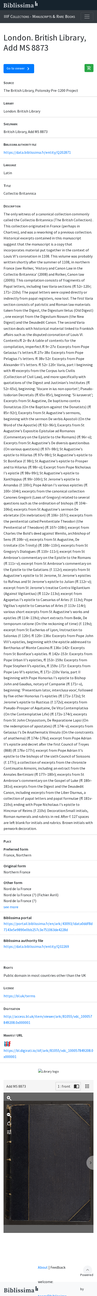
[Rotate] (9, 1123)
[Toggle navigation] (87, 16)
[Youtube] (77, 5)
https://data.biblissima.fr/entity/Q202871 (37, 152)
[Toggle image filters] (9, 1132)
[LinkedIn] (54, 5)
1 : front (64, 1086)
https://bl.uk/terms (19, 995)
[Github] (85, 5)
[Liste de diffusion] (47, 5)
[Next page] (89, 1163)
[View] (87, 1086)
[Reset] (9, 1106)
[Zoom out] (9, 1115)
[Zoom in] (9, 1098)
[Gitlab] (92, 5)
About (43, 1267)
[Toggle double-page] (76, 1086)
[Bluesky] (62, 5)
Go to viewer (19, 69)
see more (11, 906)
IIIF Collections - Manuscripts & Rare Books (39, 16)
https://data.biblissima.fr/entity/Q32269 (36, 946)
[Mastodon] (69, 5)
